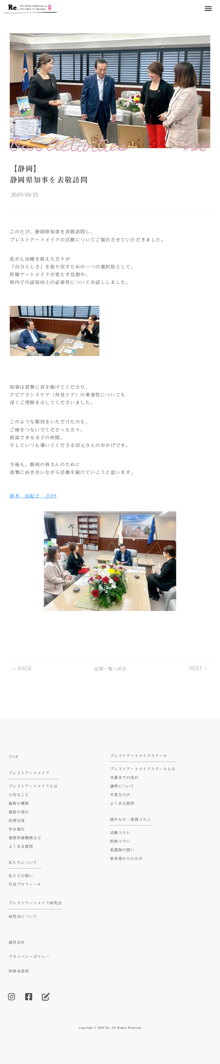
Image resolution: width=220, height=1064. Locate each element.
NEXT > (198, 669)
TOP (14, 757)
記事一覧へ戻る (110, 669)
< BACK (22, 669)
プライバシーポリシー (29, 956)
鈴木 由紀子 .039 (33, 495)
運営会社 (17, 942)
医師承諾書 (19, 971)
